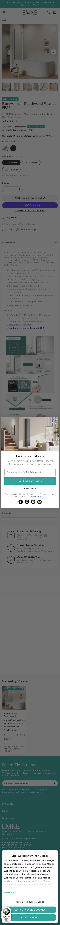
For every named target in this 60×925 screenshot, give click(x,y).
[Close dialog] (54, 421)
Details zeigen (10, 893)
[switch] (6, 920)
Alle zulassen (30, 917)
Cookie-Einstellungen (30, 902)
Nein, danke (30, 488)
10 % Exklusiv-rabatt (30, 481)
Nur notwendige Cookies (30, 910)
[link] (20, 502)
